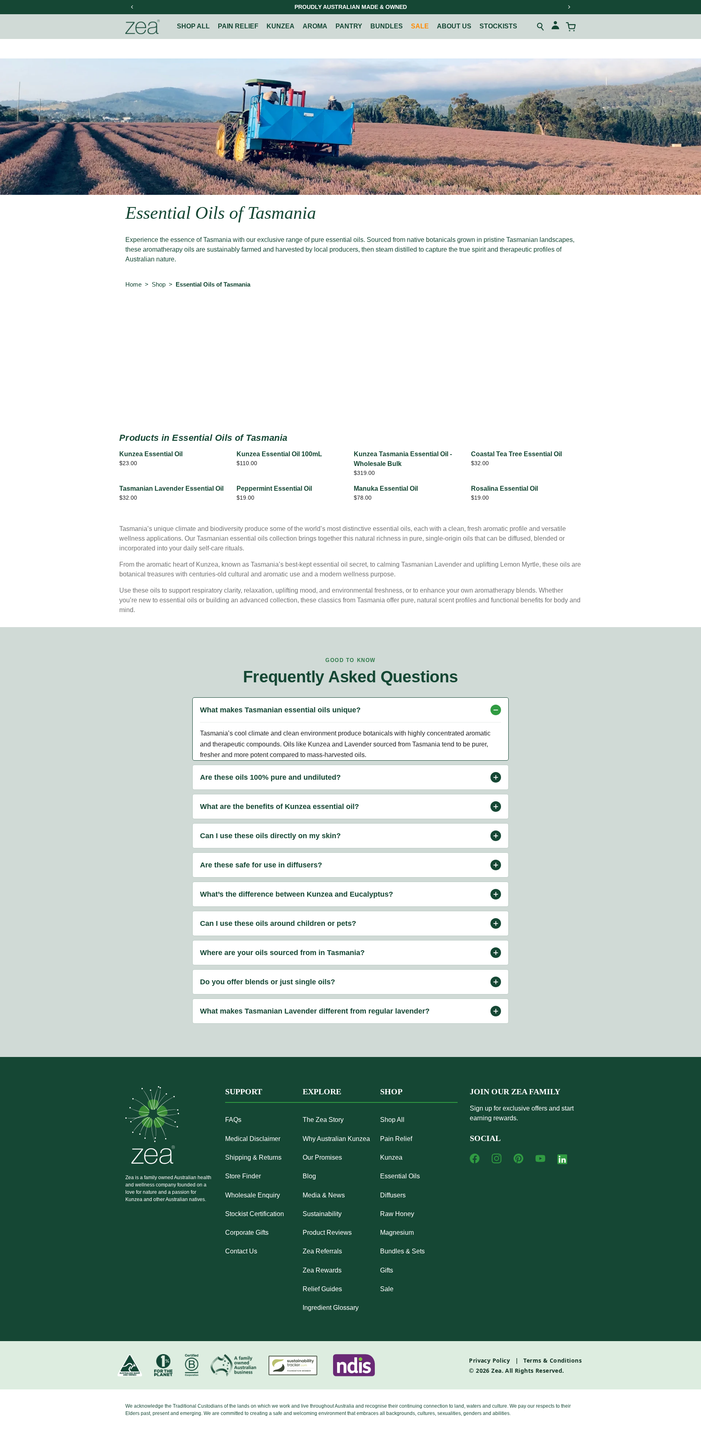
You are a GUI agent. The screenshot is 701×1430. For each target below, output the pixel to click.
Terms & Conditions (552, 1360)
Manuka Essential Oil (386, 488)
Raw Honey (397, 1213)
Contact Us (241, 1251)
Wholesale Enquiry (252, 1195)
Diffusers (393, 1195)
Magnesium (397, 1232)
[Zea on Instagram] (496, 1158)
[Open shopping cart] (571, 27)
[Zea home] (142, 26)
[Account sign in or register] (555, 26)
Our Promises (322, 1157)
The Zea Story (323, 1119)
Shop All (193, 26)
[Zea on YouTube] (540, 1158)
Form (329, 318)
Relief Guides (322, 1288)
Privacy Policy (489, 1360)
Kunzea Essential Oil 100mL (279, 454)
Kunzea (281, 26)
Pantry (348, 26)
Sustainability (322, 1213)
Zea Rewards (322, 1270)
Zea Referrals (322, 1251)
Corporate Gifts (247, 1232)
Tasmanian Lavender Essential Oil (171, 488)
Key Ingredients (414, 318)
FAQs (233, 1119)
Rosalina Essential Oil (504, 488)
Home (133, 284)
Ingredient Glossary (331, 1307)
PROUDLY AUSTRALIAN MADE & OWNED (351, 7)
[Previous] (132, 7)
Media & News (324, 1195)
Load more (350, 394)
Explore (322, 1091)
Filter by (141, 318)
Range (192, 318)
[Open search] (540, 26)
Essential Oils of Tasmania (213, 284)
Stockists (498, 26)
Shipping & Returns (253, 1157)
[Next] (569, 7)
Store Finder (243, 1176)
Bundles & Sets (402, 1251)
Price (364, 318)
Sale (420, 26)
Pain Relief (396, 1138)
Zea (496, 1370)
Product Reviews (327, 1232)
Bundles (386, 26)
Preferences (284, 318)
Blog (309, 1176)
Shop (159, 284)
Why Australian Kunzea (336, 1138)
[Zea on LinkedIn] (562, 1161)
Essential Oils (400, 1176)
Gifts (386, 1270)
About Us (454, 26)
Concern (234, 318)
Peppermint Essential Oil (274, 488)
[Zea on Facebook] (475, 1158)
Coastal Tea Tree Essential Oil (516, 454)
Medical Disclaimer (252, 1138)
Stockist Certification (254, 1213)
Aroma (315, 26)
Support (243, 1091)
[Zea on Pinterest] (518, 1158)
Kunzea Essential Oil (151, 454)
